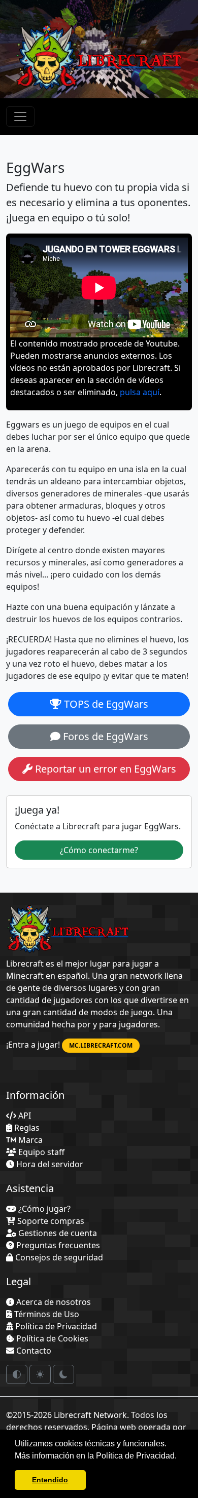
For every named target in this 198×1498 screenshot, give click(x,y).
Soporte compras (49, 1220)
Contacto (32, 1350)
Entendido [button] (50, 1480)
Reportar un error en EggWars (104, 769)
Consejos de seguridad (58, 1257)
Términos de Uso (45, 1314)
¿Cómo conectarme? (99, 850)
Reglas (26, 1127)
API (23, 1115)
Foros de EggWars (104, 736)
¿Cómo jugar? (43, 1208)
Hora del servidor (48, 1164)
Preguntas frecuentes (57, 1245)
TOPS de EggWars (104, 704)
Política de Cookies (51, 1338)
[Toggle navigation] (20, 116)
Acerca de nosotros (52, 1302)
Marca (29, 1139)
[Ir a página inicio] (68, 930)
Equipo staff (40, 1152)
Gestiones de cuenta (56, 1233)
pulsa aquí (139, 392)
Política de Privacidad (55, 1326)
